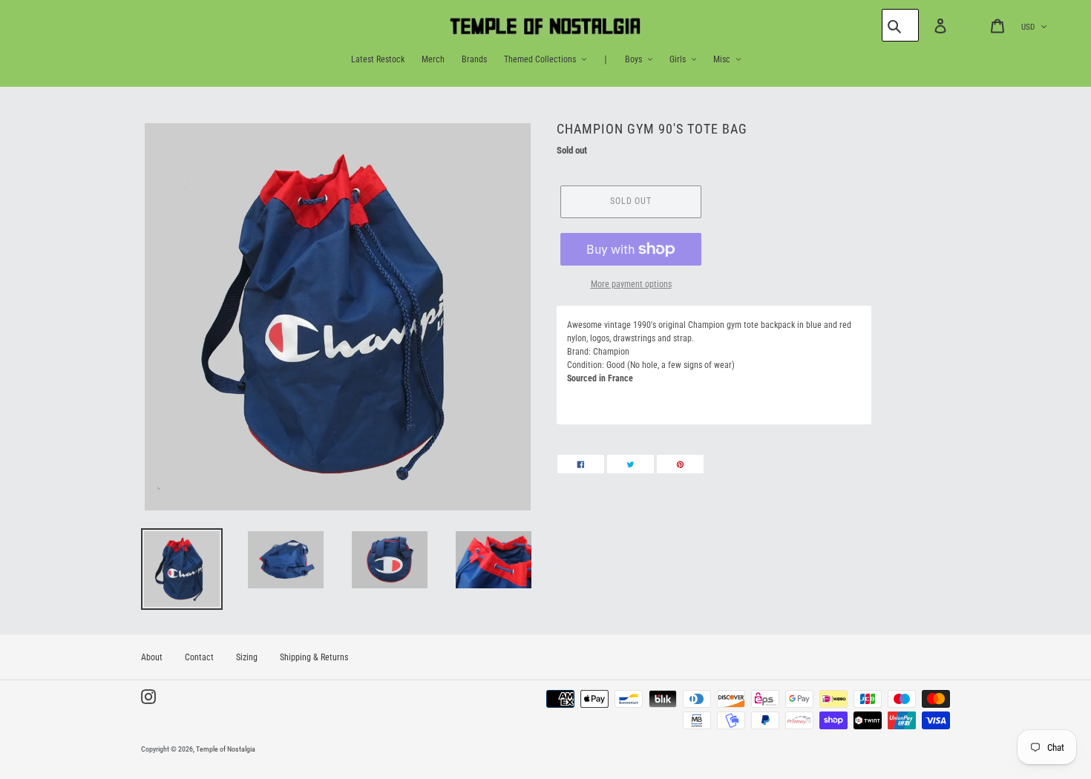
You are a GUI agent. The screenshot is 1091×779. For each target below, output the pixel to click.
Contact (199, 657)
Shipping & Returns (314, 657)
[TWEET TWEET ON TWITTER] (630, 464)
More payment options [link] (631, 284)
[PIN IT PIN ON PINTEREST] (680, 464)
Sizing (247, 657)
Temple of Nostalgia (225, 749)
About (152, 657)
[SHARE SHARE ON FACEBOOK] (581, 464)
